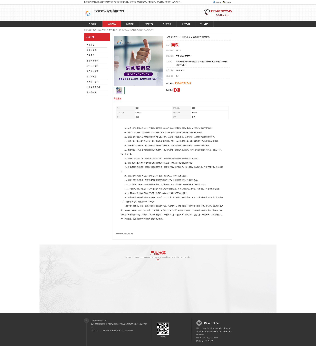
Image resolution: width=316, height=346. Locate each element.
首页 (94, 30)
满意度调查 (91, 50)
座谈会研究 (91, 92)
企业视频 (130, 24)
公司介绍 (149, 24)
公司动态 (167, 24)
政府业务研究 (92, 66)
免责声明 (113, 330)
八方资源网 (104, 330)
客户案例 (186, 24)
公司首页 (93, 24)
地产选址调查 (92, 71)
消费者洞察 (91, 77)
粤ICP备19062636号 (115, 324)
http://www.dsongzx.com (124, 234)
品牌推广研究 (92, 82)
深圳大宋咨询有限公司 (130, 324)
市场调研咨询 (112, 30)
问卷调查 (90, 55)
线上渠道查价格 (93, 87)
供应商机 (112, 24)
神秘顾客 (90, 45)
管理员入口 (121, 330)
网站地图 (129, 330)
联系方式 (204, 24)
